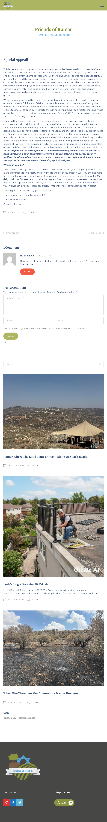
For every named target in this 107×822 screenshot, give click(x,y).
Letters (49, 35)
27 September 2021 (44, 256)
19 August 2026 (16, 600)
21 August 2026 (16, 466)
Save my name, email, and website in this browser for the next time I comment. (47, 328)
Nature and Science (26, 718)
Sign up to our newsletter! (18, 348)
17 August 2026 (16, 702)
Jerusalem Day (9, 718)
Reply (27, 272)
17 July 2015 (14, 212)
